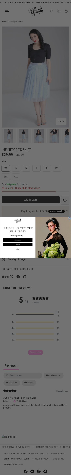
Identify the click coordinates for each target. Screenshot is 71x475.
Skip (18, 249)
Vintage (18, 244)
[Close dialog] (69, 218)
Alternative (18, 240)
